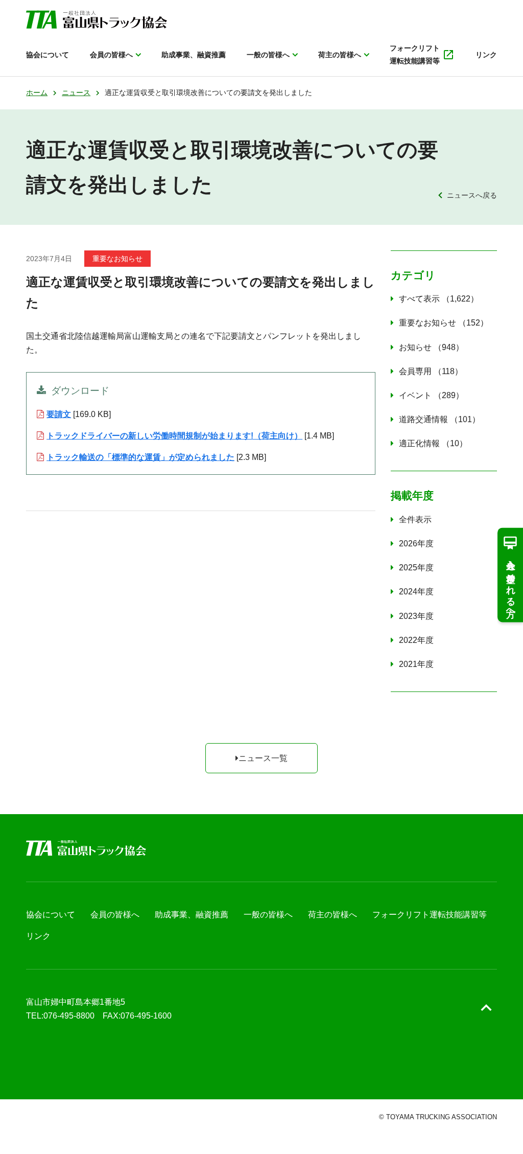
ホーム (36, 92)
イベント (427, 395)
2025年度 (416, 567)
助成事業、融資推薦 (193, 55)
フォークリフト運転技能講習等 (415, 54)
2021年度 (416, 664)
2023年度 (416, 616)
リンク (486, 55)
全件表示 (415, 519)
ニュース (76, 92)
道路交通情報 (435, 419)
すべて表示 (434, 298)
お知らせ (427, 347)
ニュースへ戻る (471, 195)
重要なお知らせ (439, 322)
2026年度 (416, 543)
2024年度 (416, 591)
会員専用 (427, 371)
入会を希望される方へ (511, 583)
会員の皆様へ (111, 55)
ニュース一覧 (263, 758)
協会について (47, 55)
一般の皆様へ (268, 55)
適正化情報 (429, 443)
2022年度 (416, 640)
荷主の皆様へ (339, 55)
